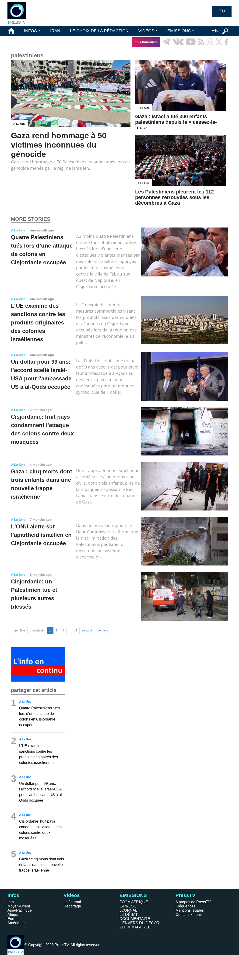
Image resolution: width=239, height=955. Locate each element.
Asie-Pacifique (19, 910)
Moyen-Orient (18, 906)
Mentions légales (190, 910)
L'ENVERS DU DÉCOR (139, 923)
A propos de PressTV (193, 902)
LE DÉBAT (129, 915)
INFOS (30, 30)
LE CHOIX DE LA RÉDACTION (99, 30)
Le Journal (72, 902)
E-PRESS (128, 906)
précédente (37, 630)
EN (215, 31)
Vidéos (71, 895)
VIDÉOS (146, 30)
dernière (103, 630)
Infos (13, 895)
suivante (87, 630)
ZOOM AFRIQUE (134, 902)
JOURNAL (128, 910)
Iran (10, 902)
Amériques (16, 923)
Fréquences (185, 906)
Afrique (13, 915)
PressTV (185, 895)
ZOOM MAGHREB (135, 927)
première (19, 630)
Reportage (72, 906)
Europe (13, 919)
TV (221, 11)
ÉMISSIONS (179, 30)
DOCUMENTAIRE (135, 919)
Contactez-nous (189, 915)
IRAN (55, 30)
